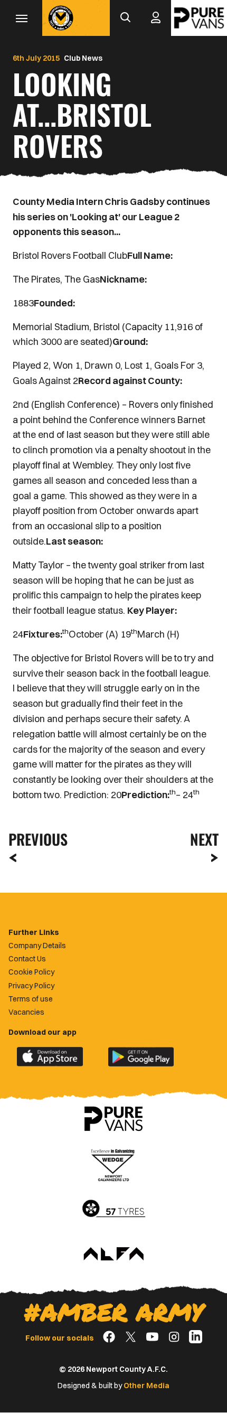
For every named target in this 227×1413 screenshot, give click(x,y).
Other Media (146, 1385)
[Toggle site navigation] (21, 18)
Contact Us (27, 958)
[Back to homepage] (61, 18)
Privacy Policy (31, 985)
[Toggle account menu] (155, 18)
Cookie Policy (31, 972)
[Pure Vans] (199, 18)
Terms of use (30, 999)
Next (204, 839)
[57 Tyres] (113, 1209)
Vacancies (26, 1012)
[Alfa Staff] (113, 1254)
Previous (34, 839)
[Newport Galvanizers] (113, 1164)
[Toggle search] (125, 18)
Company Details (37, 945)
